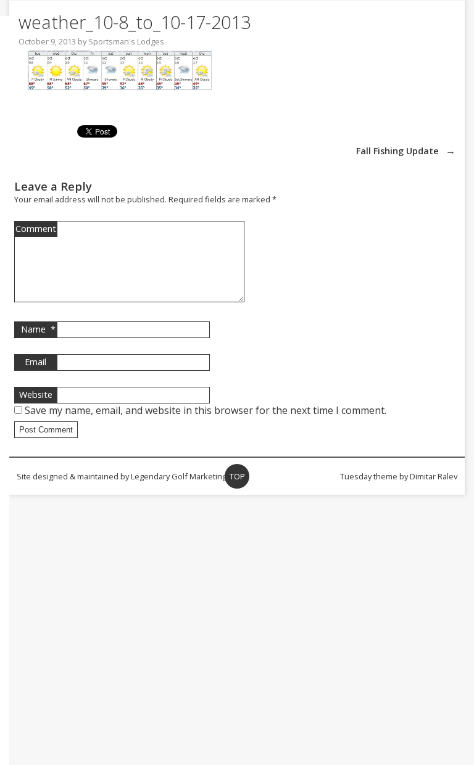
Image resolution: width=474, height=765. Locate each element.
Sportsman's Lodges (126, 41)
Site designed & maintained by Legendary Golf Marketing (122, 476)
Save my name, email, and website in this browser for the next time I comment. (205, 410)
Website (35, 394)
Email (35, 362)
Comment (35, 228)
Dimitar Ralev (433, 476)
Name (38, 329)
